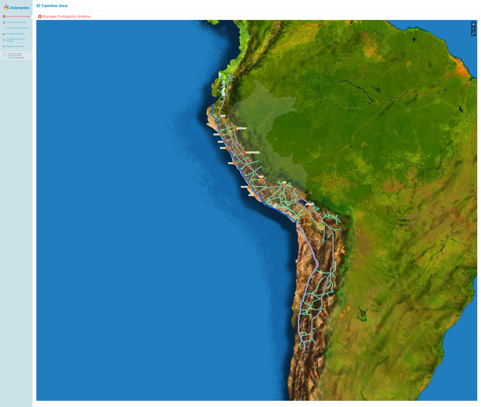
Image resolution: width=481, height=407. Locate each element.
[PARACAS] (249, 187)
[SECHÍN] (227, 148)
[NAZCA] (255, 195)
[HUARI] (261, 180)
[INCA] (284, 185)
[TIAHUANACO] (310, 207)
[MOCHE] (221, 134)
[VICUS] (223, 119)
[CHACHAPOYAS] (235, 128)
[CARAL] (235, 163)
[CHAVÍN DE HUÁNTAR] (244, 152)
